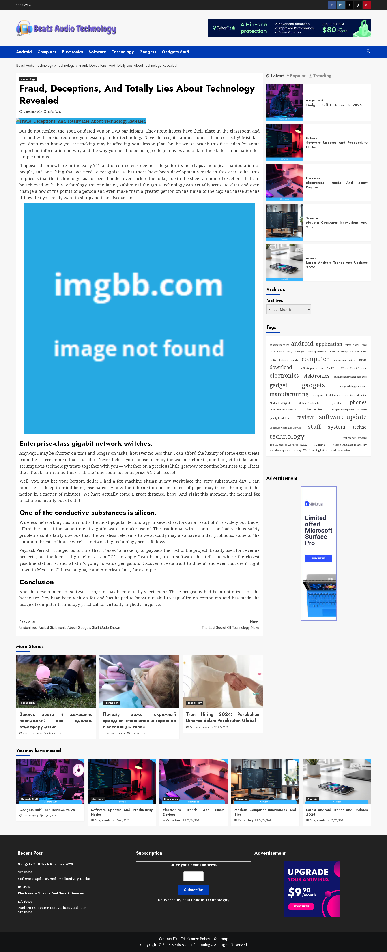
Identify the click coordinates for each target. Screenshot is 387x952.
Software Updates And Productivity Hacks (337, 145)
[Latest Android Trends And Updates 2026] (284, 262)
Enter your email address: (193, 882)
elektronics (316, 375)
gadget (278, 385)
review (305, 417)
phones (358, 402)
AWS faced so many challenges (287, 351)
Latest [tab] (276, 76)
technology (287, 436)
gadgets (313, 385)
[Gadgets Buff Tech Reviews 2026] (284, 102)
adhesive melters (279, 345)
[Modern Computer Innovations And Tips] (284, 222)
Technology (123, 52)
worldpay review (340, 450)
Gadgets (147, 52)
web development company (285, 450)
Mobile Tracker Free (310, 403)
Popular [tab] (297, 76)
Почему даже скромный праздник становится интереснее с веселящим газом (139, 720)
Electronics (72, 52)
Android (24, 52)
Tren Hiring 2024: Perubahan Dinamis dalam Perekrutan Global (222, 717)
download (281, 367)
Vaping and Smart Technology (350, 444)
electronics (284, 375)
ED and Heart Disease (354, 368)
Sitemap (221, 938)
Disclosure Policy (195, 938)
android (302, 344)
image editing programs (353, 386)
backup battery (317, 351)
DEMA (363, 360)
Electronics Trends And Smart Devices (337, 185)
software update (343, 417)
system (337, 426)
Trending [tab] (321, 76)
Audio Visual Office (356, 345)
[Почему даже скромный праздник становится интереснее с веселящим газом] (139, 681)
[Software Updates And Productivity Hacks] (284, 142)
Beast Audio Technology (34, 65)
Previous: (69, 624)
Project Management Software (349, 409)
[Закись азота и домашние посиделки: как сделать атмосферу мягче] (56, 681)
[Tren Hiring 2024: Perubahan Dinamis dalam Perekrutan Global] (223, 681)
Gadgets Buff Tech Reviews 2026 (334, 104)
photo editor (313, 409)
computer (315, 359)
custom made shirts (344, 360)
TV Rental (319, 444)
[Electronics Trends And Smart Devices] (284, 182)
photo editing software (283, 409)
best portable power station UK (348, 351)
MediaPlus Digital (280, 403)
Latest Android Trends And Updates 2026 (337, 265)
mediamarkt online (356, 395)
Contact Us (168, 938)
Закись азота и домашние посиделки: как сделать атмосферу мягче (56, 720)
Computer (46, 52)
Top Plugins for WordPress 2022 (288, 444)
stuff (314, 426)
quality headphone (280, 418)
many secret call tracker (326, 395)
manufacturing (289, 394)
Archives (274, 300)
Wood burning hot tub (316, 450)
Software (97, 52)
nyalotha (336, 403)
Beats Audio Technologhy (205, 899)
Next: (231, 624)
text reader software (355, 437)
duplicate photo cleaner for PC (316, 368)
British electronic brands (284, 360)
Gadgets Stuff (175, 52)
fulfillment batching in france (350, 376)
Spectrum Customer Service (285, 427)
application (329, 343)
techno (360, 427)
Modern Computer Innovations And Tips (337, 225)
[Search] (368, 51)
